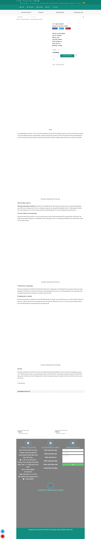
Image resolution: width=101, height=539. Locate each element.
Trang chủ (18, 19)
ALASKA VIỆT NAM (42, 529)
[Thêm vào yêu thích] (76, 55)
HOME (22, 7)
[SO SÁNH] (53, 59)
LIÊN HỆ (56, 7)
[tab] (50, 130)
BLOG (48, 7)
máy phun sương (41, 533)
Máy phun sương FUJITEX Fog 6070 (61, 430)
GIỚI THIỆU (31, 7)
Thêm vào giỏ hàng (67, 55)
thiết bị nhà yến (51, 533)
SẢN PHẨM (40, 7)
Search (83, 17)
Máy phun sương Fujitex (25, 19)
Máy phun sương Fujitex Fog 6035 (23, 430)
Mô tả (50, 129)
